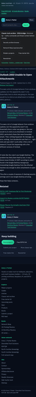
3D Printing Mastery (22, 113)
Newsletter (7, 58)
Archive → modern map (16, 62)
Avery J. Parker (12, 107)
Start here (27, 62)
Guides (3, 291)
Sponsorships (6, 368)
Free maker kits (8, 253)
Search (26, 25)
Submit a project (7, 314)
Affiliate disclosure (7, 371)
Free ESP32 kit (6, 11)
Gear (3, 305)
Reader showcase (7, 377)
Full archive (4, 62)
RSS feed (4, 316)
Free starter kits (24, 53)
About (3, 363)
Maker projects (6, 288)
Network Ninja (11, 113)
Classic (12, 72)
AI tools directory (18, 11)
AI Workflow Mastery (8, 330)
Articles (4, 293)
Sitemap (4, 383)
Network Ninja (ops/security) (13, 48)
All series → (5, 333)
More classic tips (26, 248)
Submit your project (10, 248)
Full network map (7, 355)
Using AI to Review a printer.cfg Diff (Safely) (14, 198)
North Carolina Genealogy (10, 349)
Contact (4, 366)
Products (4, 308)
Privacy (3, 374)
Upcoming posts (6, 302)
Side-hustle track (7, 380)
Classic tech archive (8, 296)
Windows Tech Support (7, 85)
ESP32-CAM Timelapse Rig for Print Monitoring (15, 191)
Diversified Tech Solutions (10, 343)
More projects (8, 242)
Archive (3, 13)
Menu (31, 20)
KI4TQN (4, 346)
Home (1, 69)
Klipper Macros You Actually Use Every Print (15, 205)
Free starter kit (6, 299)
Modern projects (8, 53)
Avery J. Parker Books (8, 341)
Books (27, 11)
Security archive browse (11, 42)
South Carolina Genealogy (10, 352)
